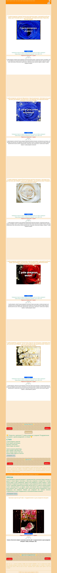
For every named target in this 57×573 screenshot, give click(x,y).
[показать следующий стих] (47, 465)
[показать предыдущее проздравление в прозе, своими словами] (9, 561)
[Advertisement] (28, 9)
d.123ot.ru (36, 572)
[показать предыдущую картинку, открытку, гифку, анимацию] (9, 430)
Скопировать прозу (12, 493)
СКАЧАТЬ (28, 51)
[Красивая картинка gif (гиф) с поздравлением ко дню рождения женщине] (27, 538)
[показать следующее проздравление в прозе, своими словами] (48, 560)
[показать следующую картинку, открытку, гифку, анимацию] (48, 430)
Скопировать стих (11, 455)
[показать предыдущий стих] (10, 465)
